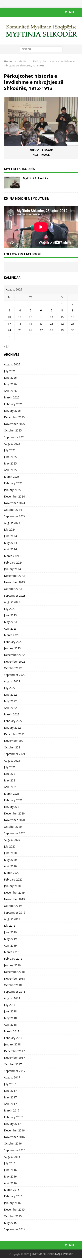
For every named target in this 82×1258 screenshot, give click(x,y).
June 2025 (10, 457)
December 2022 (14, 655)
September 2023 (14, 595)
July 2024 (10, 529)
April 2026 (10, 391)
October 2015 (13, 1216)
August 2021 (12, 760)
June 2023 (10, 615)
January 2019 (12, 965)
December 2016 (14, 1130)
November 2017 (14, 1057)
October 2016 (13, 1143)
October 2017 (13, 1064)
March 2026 (11, 397)
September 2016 (14, 1150)
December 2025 (14, 417)
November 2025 (14, 424)
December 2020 (14, 813)
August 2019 (12, 919)
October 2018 (13, 985)
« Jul (6, 346)
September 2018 (14, 991)
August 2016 (12, 1157)
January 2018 (12, 1044)
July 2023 (10, 609)
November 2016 (14, 1137)
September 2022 (14, 675)
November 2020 (14, 820)
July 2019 (10, 925)
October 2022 (13, 668)
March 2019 (11, 952)
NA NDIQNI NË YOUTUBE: (29, 198)
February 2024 (13, 562)
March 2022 (11, 714)
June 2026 (10, 377)
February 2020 (13, 879)
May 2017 (10, 1097)
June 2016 (10, 1170)
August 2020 (12, 840)
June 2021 (10, 774)
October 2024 (13, 510)
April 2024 (10, 549)
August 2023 (12, 602)
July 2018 (10, 1005)
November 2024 (14, 503)
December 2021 (14, 734)
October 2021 (13, 747)
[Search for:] (41, 49)
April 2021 (10, 787)
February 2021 (13, 800)
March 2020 (11, 873)
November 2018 (14, 978)
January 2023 (12, 648)
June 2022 (10, 694)
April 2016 (10, 1183)
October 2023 (13, 589)
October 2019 (13, 906)
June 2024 (10, 536)
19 (30, 323)
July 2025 (10, 450)
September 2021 (14, 754)
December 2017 (14, 1051)
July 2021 (10, 767)
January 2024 (12, 569)
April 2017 (10, 1104)
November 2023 (14, 582)
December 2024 (14, 496)
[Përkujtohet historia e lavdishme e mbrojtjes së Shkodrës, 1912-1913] (41, 144)
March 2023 (11, 635)
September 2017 (14, 1071)
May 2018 (10, 1018)
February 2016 (13, 1196)
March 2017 (11, 1110)
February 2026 (13, 404)
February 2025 (13, 483)
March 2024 (11, 556)
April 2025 (10, 470)
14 (51, 317)
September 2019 (14, 912)
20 (41, 323)
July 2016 (10, 1163)
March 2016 (11, 1190)
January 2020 (12, 886)
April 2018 (10, 1024)
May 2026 (10, 384)
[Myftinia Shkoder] (41, 30)
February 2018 (13, 1038)
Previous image (41, 150)
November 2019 (14, 899)
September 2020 (14, 833)
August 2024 (12, 523)
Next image (41, 155)
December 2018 (14, 972)
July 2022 (10, 688)
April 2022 (10, 708)
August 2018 (12, 998)
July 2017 (10, 1084)
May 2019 (10, 939)
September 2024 (14, 516)
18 (19, 323)
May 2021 (10, 780)
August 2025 (12, 444)
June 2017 (10, 1090)
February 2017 (13, 1117)
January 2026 (12, 410)
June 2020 (10, 853)
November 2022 (14, 661)
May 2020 (10, 860)
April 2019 (10, 945)
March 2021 (11, 793)
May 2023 (10, 622)
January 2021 (12, 807)
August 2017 (12, 1077)
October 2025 (13, 430)
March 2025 (11, 477)
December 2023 (14, 576)
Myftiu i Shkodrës (35, 178)
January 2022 (12, 727)
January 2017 (12, 1124)
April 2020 (10, 866)
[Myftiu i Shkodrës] (12, 186)
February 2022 (13, 721)
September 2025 (14, 437)
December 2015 (14, 1209)
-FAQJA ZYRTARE (63, 1254)
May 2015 (10, 1223)
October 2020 (13, 827)
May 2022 (10, 701)
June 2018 (10, 1011)
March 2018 (11, 1031)
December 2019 (14, 892)
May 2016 (10, 1176)
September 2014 (14, 1229)
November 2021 (14, 741)
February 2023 (13, 642)
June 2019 (10, 932)
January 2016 (12, 1203)
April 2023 (10, 628)
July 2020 (10, 846)
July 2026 (10, 371)
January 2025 (12, 490)
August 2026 (12, 364)
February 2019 (13, 958)
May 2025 (10, 463)
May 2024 (10, 543)
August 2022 (12, 681)
